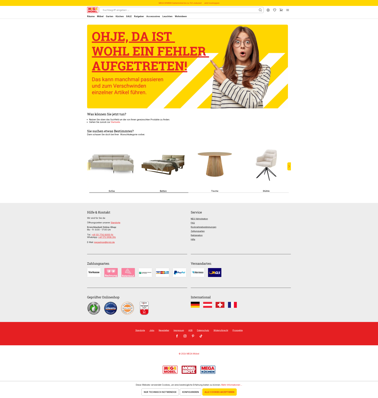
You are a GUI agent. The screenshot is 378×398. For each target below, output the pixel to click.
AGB (190, 330)
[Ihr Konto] (268, 10)
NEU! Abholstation (199, 218)
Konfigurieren (190, 392)
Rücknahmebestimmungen (203, 227)
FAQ (193, 223)
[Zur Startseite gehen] (92, 10)
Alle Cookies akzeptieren (219, 392)
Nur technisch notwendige (160, 392)
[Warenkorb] (281, 10)
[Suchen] (260, 10)
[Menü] (287, 10)
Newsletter (164, 330)
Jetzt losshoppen (211, 3)
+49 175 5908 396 (107, 237)
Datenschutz (203, 330)
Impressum (179, 330)
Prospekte (238, 330)
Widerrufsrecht (221, 330)
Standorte (115, 222)
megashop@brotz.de (104, 242)
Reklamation (197, 235)
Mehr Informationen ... (231, 385)
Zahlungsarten (198, 231)
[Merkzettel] (274, 10)
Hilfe (193, 239)
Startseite (115, 122)
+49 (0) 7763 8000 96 (102, 234)
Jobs (151, 330)
